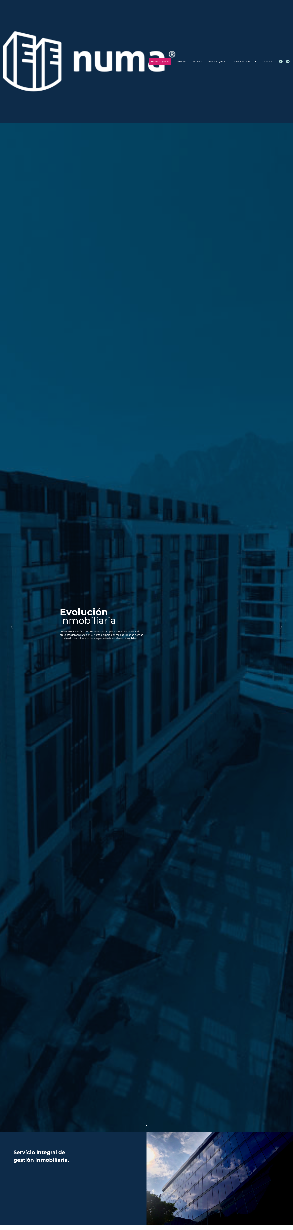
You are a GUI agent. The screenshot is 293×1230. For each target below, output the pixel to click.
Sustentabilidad (245, 61)
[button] (11, 627)
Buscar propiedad (160, 61)
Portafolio (197, 61)
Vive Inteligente (216, 61)
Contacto (267, 61)
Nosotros (181, 61)
